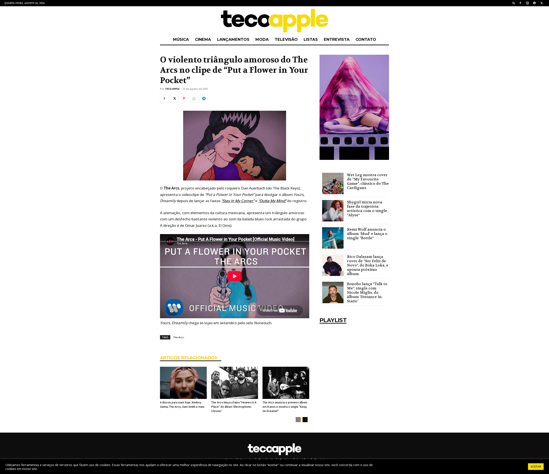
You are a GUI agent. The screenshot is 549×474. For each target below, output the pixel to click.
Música (181, 39)
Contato (366, 39)
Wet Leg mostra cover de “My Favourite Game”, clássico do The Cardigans (368, 181)
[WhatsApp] (194, 98)
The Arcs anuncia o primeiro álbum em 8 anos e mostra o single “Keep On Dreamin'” (284, 407)
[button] (514, 3)
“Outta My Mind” (272, 200)
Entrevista (337, 39)
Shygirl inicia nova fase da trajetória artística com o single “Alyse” (367, 208)
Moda (262, 39)
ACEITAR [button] (536, 466)
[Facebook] (520, 3)
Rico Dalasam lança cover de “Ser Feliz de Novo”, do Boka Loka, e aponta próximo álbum (367, 265)
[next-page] (305, 419)
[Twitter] (541, 3)
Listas (311, 39)
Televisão (286, 39)
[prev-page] (298, 419)
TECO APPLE (172, 88)
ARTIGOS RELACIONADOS (188, 357)
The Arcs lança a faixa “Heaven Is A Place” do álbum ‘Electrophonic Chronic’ (233, 407)
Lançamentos (233, 39)
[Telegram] (203, 98)
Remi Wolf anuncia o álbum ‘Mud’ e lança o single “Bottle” (367, 233)
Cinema (203, 39)
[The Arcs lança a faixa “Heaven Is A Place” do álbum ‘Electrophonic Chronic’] (234, 383)
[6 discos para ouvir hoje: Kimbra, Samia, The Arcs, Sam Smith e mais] (183, 383)
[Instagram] (527, 3)
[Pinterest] (184, 98)
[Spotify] (534, 3)
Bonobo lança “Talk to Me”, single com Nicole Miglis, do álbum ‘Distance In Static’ (367, 292)
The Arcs (178, 337)
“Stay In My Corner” (237, 200)
